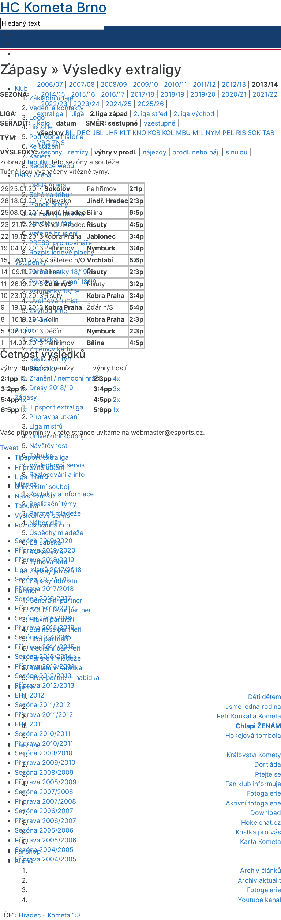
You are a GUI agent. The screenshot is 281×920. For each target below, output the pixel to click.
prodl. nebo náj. (196, 152)
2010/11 (175, 84)
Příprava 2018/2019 (44, 560)
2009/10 (145, 84)
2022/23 (54, 104)
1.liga (76, 113)
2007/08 (82, 84)
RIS (241, 132)
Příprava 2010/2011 (44, 743)
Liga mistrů (46, 426)
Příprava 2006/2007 (45, 820)
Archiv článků (260, 870)
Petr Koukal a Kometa (249, 716)
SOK (254, 132)
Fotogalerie (264, 793)
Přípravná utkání (54, 416)
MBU (183, 132)
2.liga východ (193, 113)
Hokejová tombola (253, 735)
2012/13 (234, 84)
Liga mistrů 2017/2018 (48, 569)
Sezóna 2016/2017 (43, 598)
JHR (111, 132)
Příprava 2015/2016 (44, 627)
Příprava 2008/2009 (45, 782)
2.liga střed (151, 113)
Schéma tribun (51, 194)
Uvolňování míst (53, 300)
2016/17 (113, 94)
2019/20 (203, 94)
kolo (43, 123)
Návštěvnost (48, 445)
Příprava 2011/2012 (44, 714)
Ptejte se (268, 774)
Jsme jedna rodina (253, 706)
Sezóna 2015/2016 (43, 618)
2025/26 (151, 104)
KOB (154, 132)
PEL (228, 132)
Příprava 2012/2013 (44, 685)
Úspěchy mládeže (56, 532)
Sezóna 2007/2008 (44, 792)
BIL (70, 132)
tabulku (38, 162)
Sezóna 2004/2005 (44, 849)
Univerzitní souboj (42, 486)
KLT (125, 132)
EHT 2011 (29, 724)
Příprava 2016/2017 (44, 608)
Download (265, 812)
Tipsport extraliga (56, 407)
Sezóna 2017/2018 (43, 579)
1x (23, 378)
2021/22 (265, 94)
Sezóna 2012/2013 (43, 676)
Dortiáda (267, 764)
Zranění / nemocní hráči (64, 378)
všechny (49, 152)
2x (116, 399)
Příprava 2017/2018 (44, 588)
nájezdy (154, 152)
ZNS (58, 142)
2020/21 (234, 94)
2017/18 (142, 94)
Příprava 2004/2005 (45, 859)
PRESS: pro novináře (60, 243)
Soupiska (43, 339)
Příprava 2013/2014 (44, 666)
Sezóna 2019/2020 (43, 541)
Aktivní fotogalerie (253, 803)
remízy (78, 152)
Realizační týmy (52, 504)
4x (116, 378)
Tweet (9, 448)
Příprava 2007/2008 (45, 801)
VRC (43, 142)
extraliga (50, 113)
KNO (139, 132)
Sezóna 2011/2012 (42, 704)
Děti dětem (264, 696)
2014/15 (53, 94)
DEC (83, 132)
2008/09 (114, 84)
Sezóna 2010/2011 (42, 733)
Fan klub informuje (253, 784)
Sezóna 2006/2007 (44, 811)
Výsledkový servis (42, 515)
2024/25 (118, 104)
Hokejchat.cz (261, 822)
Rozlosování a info (57, 474)
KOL (168, 132)
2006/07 (50, 84)
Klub (21, 88)
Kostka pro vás (258, 832)
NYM (213, 132)
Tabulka (26, 505)
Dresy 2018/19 (51, 388)
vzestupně (159, 123)
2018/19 (172, 94)
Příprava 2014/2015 (44, 647)
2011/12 (204, 84)
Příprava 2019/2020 (45, 550)
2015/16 (83, 94)
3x (116, 389)
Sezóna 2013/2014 (43, 656)
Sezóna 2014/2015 (43, 637)
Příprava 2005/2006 (45, 840)
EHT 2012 (29, 695)
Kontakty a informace (61, 494)
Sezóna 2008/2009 (44, 772)
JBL (98, 132)
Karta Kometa (260, 841)
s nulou (236, 152)
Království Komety (253, 755)
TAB (268, 132)
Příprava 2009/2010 (45, 762)
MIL (198, 132)
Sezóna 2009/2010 (43, 753)
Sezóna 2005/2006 (44, 830)
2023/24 (86, 104)
